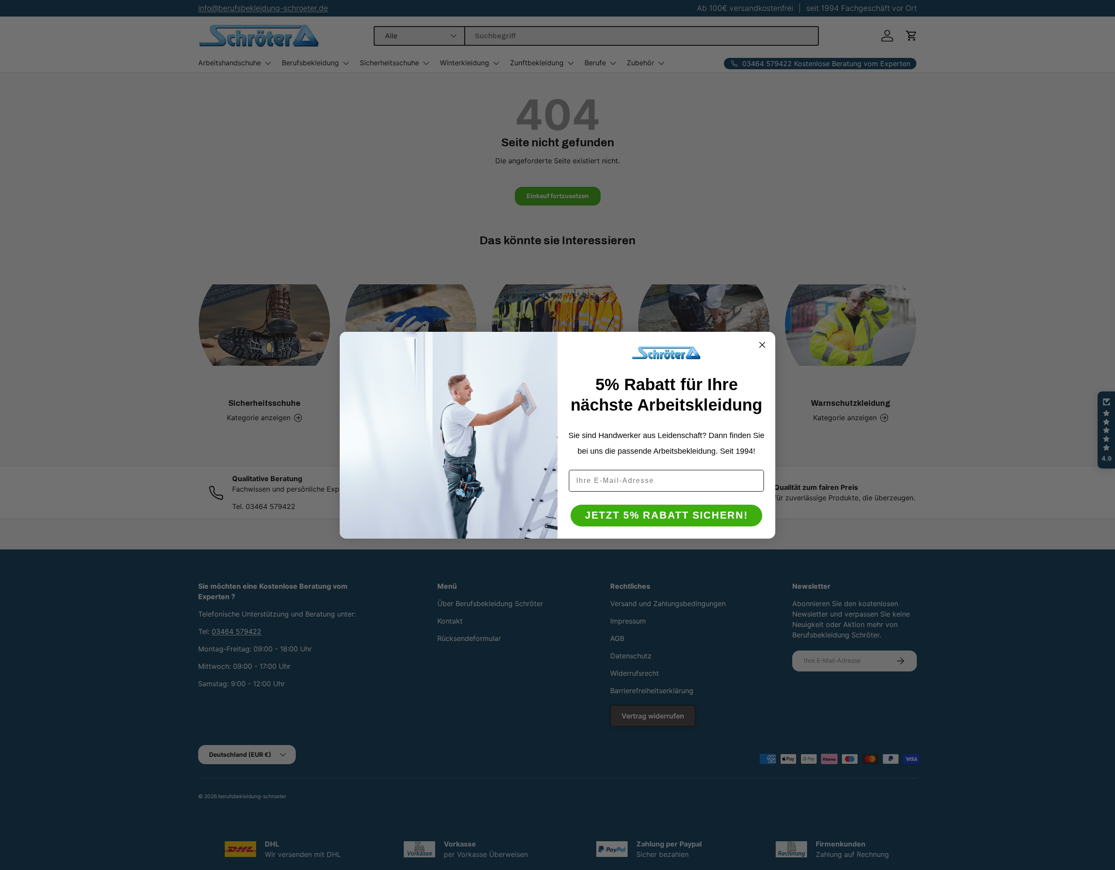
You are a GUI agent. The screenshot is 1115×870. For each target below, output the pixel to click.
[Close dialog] (762, 344)
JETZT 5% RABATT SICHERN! (666, 515)
